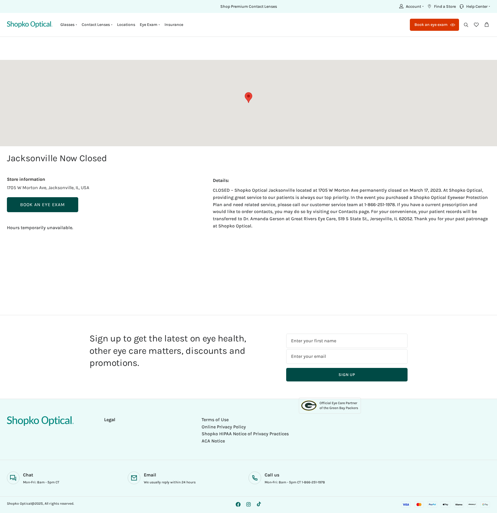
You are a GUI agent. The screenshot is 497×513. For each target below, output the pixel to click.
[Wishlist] (476, 24)
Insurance (174, 24)
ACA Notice (213, 441)
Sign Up (347, 374)
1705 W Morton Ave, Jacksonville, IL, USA (48, 187)
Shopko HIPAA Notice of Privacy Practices (245, 433)
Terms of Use (215, 419)
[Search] (465, 24)
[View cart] (486, 24)
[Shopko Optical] (29, 24)
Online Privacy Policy (224, 427)
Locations (126, 24)
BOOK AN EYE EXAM (42, 204)
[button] (411, 6)
